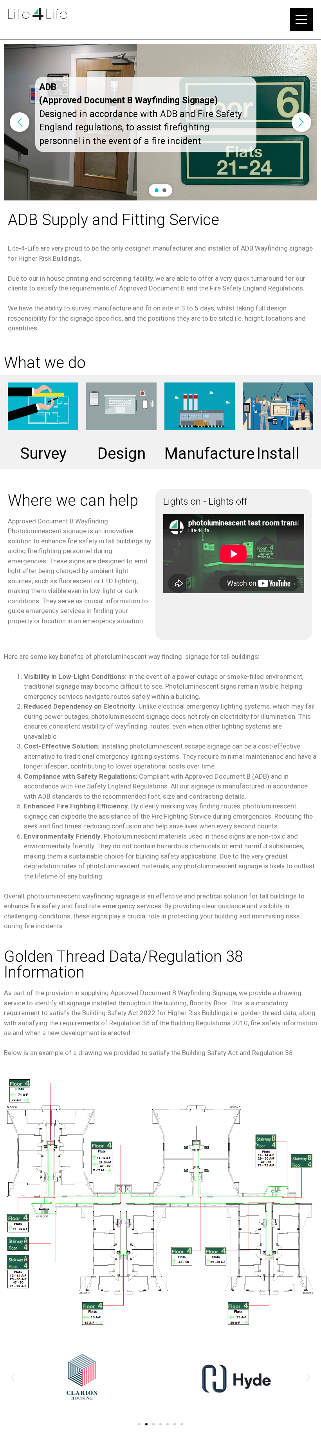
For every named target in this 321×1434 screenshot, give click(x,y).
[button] (19, 122)
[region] (160, 122)
